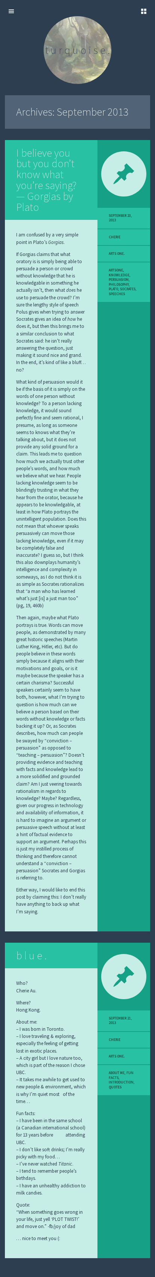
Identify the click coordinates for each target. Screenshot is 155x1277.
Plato (113, 289)
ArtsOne (116, 270)
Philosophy (119, 284)
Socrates (127, 289)
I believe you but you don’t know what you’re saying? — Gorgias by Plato (46, 180)
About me (117, 1073)
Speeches (117, 294)
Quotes (115, 1087)
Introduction (121, 1082)
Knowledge (119, 275)
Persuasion (119, 279)
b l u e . (31, 955)
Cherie (114, 237)
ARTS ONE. (117, 253)
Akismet (51, 1272)
